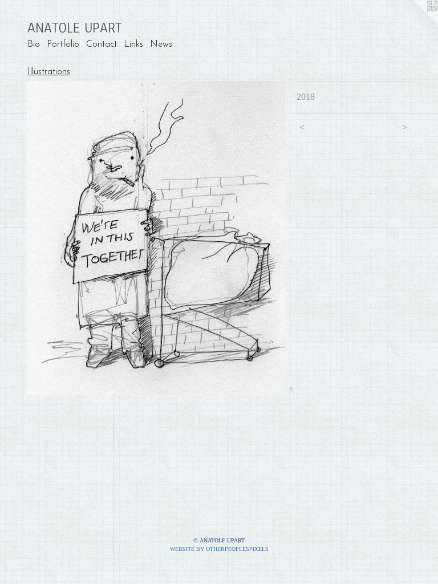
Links (133, 44)
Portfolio (63, 44)
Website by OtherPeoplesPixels (219, 549)
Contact (101, 44)
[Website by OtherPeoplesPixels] (415, 23)
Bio (33, 44)
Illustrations (48, 71)
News (161, 44)
